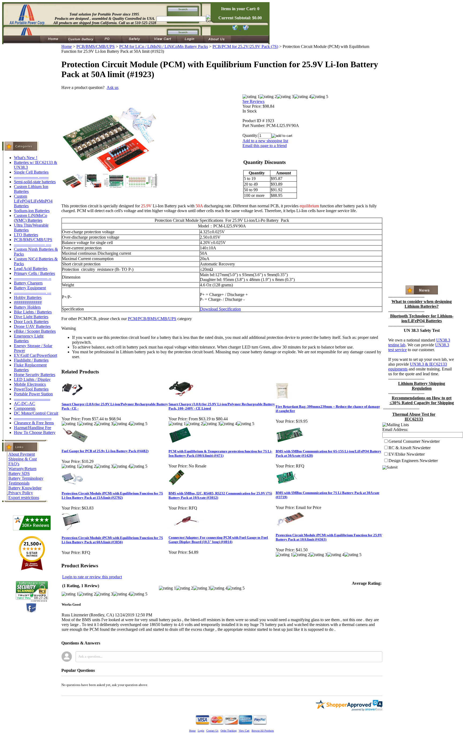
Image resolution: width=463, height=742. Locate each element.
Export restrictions (23, 497)
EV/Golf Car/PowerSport (35, 355)
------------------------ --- (32, 292)
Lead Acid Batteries (30, 268)
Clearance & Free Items (34, 423)
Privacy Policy (20, 492)
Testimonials (18, 483)
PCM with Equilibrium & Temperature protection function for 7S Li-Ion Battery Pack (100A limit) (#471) (220, 453)
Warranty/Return (22, 468)
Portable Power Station (33, 394)
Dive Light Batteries (31, 316)
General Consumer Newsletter (414, 441)
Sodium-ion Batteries (32, 210)
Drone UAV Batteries (32, 326)
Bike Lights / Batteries (33, 312)
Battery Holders (27, 307)
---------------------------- (32, 418)
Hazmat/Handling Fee (32, 427)
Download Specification (220, 309)
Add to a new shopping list (265, 140)
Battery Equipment (30, 288)
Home (66, 46)
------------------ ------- (31, 177)
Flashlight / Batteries (31, 360)
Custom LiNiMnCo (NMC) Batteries (30, 218)
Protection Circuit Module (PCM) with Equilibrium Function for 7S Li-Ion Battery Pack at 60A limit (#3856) (112, 540)
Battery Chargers (28, 283)
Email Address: (395, 429)
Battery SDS (19, 473)
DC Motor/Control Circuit (36, 413)
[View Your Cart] (245, 28)
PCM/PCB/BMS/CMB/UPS (152, 318)
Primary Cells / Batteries (34, 273)
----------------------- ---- (32, 244)
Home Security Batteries (34, 374)
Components (24, 408)
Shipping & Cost (22, 459)
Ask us (112, 87)
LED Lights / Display (32, 379)
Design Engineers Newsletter (413, 460)
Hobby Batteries (28, 297)
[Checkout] (235, 28)
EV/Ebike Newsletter (407, 454)
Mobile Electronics (30, 384)
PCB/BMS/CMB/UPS (33, 239)
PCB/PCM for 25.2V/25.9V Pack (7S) (245, 46)
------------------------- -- (32, 278)
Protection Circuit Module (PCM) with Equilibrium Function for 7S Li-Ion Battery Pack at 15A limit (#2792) (112, 495)
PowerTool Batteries (31, 389)
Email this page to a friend (264, 145)
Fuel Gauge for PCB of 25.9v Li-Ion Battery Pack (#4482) (105, 451)
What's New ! (25, 157)
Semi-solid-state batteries (35, 181)
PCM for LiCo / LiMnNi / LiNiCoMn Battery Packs (163, 46)
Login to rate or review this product (92, 577)
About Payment (21, 454)
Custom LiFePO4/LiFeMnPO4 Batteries (33, 201)
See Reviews (253, 101)
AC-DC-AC (24, 403)
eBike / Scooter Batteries (35, 331)
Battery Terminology (25, 478)
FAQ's (13, 464)
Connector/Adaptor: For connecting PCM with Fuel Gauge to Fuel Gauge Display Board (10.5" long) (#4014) (218, 539)
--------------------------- (32, 398)
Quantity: (250, 135)
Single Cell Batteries (31, 172)
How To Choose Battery (34, 432)
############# (28, 302)
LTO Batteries (26, 235)
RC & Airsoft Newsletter (410, 447)
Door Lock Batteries (31, 321)
